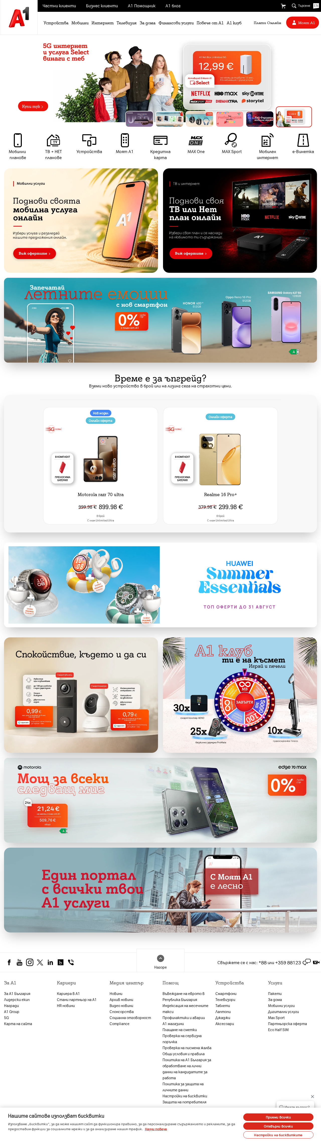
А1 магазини (173, 1023)
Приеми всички (278, 1117)
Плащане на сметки (180, 1029)
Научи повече (156, 1129)
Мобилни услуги (281, 1005)
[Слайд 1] (143, 116)
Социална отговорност (130, 1017)
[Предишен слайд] (6, 78)
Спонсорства (122, 1011)
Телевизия (127, 22)
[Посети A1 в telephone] (71, 962)
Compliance (119, 1023)
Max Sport (276, 1017)
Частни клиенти (59, 5)
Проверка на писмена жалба (187, 1047)
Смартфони (225, 993)
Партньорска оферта (287, 1023)
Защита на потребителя (184, 1102)
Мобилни (80, 22)
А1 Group (11, 1011)
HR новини (66, 1005)
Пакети (275, 993)
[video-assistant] (316, 962)
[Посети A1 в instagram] (30, 962)
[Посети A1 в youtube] (19, 962)
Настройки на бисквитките (278, 1135)
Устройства (56, 22)
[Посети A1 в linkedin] (50, 962)
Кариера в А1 (68, 993)
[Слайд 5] (268, 119)
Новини (116, 993)
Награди (11, 1005)
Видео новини (121, 1005)
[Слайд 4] (238, 119)
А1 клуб (234, 22)
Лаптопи (223, 1011)
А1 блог (173, 5)
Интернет (103, 22)
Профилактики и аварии (184, 1017)
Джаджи (222, 1017)
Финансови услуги (176, 22)
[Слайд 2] (178, 119)
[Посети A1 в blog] (60, 962)
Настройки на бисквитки (185, 1096)
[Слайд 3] (208, 119)
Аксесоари (224, 1023)
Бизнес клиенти (102, 5)
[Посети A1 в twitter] (40, 962)
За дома (147, 22)
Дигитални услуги (283, 1011)
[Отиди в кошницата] (283, 6)
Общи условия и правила (184, 1053)
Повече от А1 (210, 22)
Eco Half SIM (278, 1029)
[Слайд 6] (298, 119)
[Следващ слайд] (315, 78)
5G (6, 1017)
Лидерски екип (17, 999)
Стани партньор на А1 (77, 999)
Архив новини (121, 999)
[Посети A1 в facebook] (9, 962)
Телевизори (225, 999)
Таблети (222, 1005)
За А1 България (17, 993)
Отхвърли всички (278, 1126)
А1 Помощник (141, 5)
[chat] (306, 962)
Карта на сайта (18, 1023)
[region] (160, 78)
